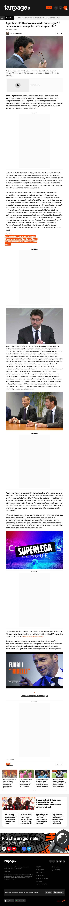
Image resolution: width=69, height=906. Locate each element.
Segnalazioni (40, 869)
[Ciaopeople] (61, 901)
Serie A (19, 18)
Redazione (39, 881)
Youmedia (39, 867)
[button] (61, 33)
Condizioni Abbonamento (43, 878)
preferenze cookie (41, 884)
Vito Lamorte (18, 33)
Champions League (28, 18)
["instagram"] (9, 849)
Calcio (9, 18)
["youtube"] (14, 849)
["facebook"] (24, 849)
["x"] (19, 849)
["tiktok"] (4, 849)
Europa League (39, 18)
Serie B (58, 18)
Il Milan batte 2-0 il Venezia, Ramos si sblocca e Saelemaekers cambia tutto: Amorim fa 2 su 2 (49, 803)
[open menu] (2, 18)
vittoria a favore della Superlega (32, 636)
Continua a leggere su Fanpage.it (34, 696)
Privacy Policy (40, 872)
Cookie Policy (40, 875)
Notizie (12, 759)
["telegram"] (29, 849)
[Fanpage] (10, 861)
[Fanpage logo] (15, 8)
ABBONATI (49, 7)
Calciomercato (50, 18)
